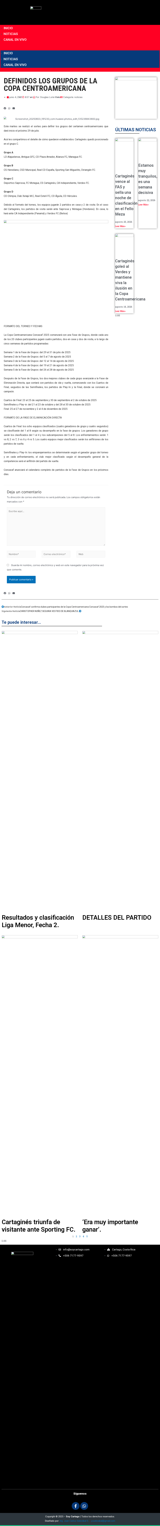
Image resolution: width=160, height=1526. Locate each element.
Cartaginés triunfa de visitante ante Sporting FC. (38, 1225)
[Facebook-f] (76, 1506)
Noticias (11, 34)
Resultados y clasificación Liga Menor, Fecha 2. (38, 921)
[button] (80, 48)
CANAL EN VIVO (15, 40)
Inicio (8, 28)
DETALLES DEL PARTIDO (116, 917)
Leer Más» (120, 226)
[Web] (91, 554)
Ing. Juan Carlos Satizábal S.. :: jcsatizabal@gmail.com (87, 1520)
